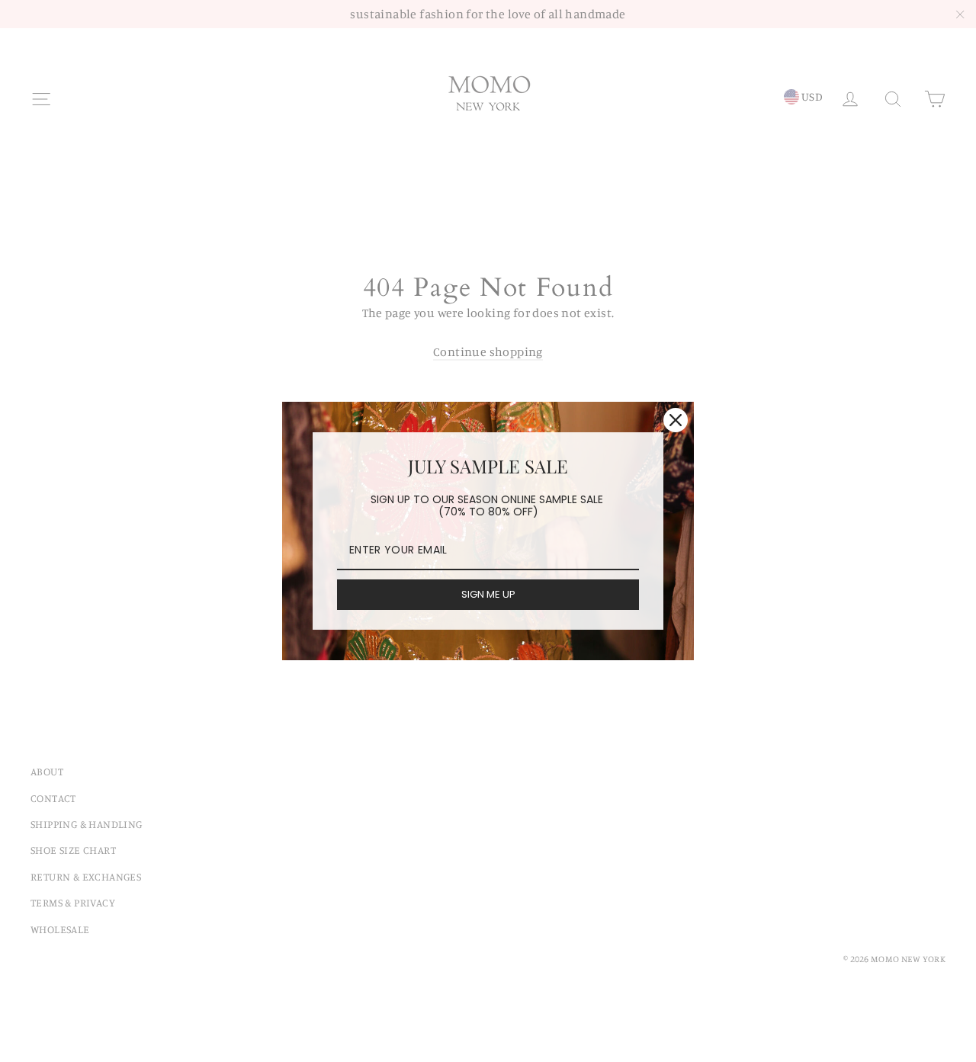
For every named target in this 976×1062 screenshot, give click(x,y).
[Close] (675, 420)
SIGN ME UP (488, 594)
